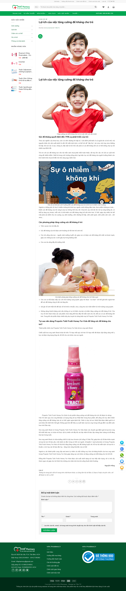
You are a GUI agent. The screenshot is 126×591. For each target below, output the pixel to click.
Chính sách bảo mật (94, 1)
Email (68, 516)
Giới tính (14, 30)
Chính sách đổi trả (81, 1)
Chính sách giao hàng (54, 569)
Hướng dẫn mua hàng (54, 555)
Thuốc (75, 13)
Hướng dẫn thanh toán (68, 1)
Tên (43, 516)
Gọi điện (122, 457)
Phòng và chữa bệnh (18, 41)
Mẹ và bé (14, 37)
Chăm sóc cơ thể (17, 33)
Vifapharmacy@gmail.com (24, 561)
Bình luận (45, 500)
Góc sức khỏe (63, 13)
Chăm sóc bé (43, 19)
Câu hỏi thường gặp (53, 562)
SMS (122, 470)
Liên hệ (104, 1)
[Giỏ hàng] (113, 7)
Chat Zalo (122, 451)
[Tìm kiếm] (95, 7)
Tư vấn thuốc (29, 13)
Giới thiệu (56, 1)
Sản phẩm (41, 13)
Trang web (94, 516)
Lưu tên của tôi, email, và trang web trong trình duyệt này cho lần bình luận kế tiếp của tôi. (75, 525)
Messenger (122, 463)
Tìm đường (122, 445)
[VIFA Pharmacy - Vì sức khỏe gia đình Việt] (21, 7)
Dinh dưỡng (15, 26)
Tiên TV (57, 28)
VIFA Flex (52, 13)
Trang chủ (16, 13)
